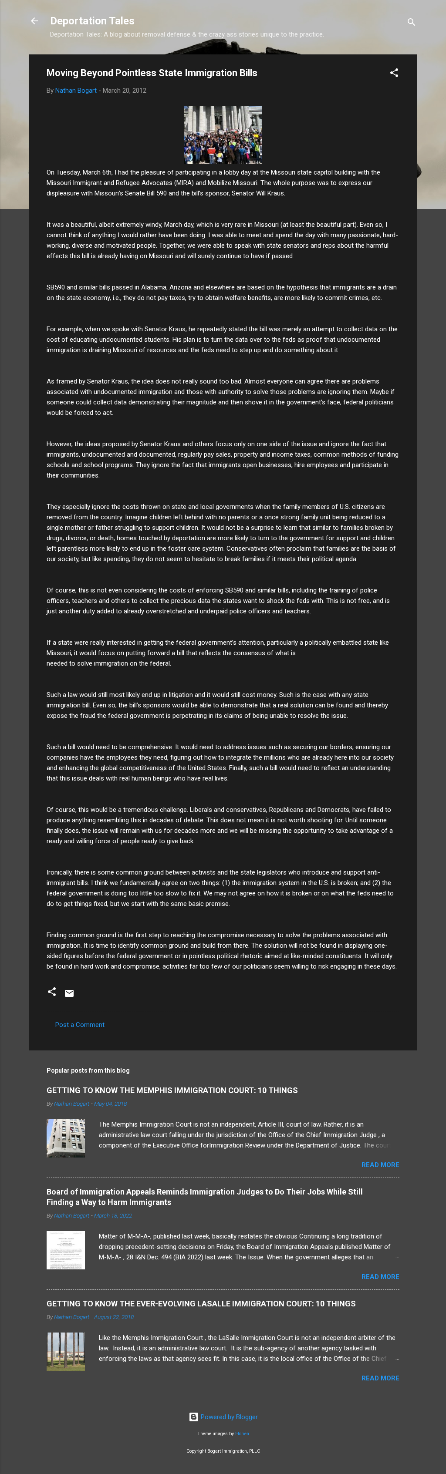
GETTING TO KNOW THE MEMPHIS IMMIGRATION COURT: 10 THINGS (172, 1090)
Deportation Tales (92, 21)
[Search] (411, 23)
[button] (394, 74)
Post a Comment (80, 1025)
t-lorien (242, 1434)
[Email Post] (69, 996)
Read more (380, 1165)
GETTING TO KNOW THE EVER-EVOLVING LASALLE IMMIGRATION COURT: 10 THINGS (201, 1303)
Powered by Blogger (228, 1417)
